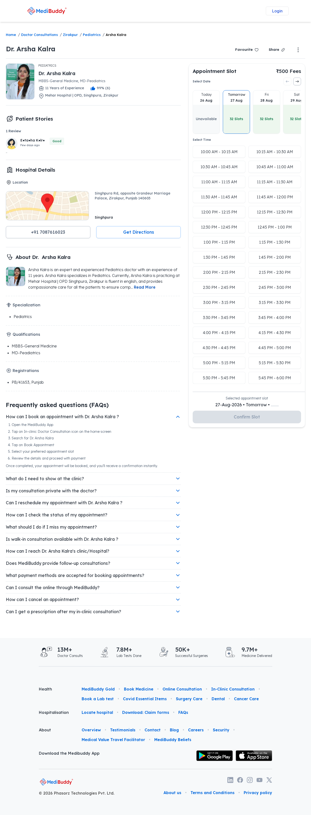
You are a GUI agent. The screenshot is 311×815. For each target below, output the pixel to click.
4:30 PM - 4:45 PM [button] (219, 347)
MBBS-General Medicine (34, 346)
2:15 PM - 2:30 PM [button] (275, 272)
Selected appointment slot (247, 398)
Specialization (26, 304)
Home (11, 35)
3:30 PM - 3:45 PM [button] (219, 317)
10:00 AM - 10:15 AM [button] (219, 151)
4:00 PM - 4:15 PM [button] (219, 332)
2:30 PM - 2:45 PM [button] (219, 287)
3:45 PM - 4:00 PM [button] (274, 317)
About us (172, 792)
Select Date (201, 81)
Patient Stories (34, 118)
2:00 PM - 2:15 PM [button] (219, 272)
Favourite (244, 49)
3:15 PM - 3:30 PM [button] (275, 302)
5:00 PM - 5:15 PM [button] (219, 362)
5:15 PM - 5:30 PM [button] (275, 362)
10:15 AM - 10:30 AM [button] (274, 151)
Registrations (26, 370)
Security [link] (221, 729)
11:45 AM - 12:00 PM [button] (275, 197)
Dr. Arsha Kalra (30, 49)
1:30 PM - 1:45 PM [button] (219, 257)
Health (45, 689)
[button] (48, 232)
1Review (13, 131)
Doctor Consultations (39, 35)
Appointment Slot (214, 71)
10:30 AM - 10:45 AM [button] (219, 166)
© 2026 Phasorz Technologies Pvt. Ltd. (76, 793)
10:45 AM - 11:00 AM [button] (274, 166)
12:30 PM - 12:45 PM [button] (219, 227)
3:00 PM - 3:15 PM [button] (219, 302)
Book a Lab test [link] (98, 698)
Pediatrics (92, 35)
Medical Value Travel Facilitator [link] (113, 739)
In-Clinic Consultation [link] (233, 689)
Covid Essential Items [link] (145, 698)
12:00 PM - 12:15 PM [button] (219, 212)
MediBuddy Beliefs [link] (172, 739)
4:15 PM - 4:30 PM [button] (275, 332)
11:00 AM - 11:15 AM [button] (219, 181)
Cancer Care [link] (246, 698)
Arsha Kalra (116, 35)
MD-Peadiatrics (26, 352)
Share (274, 49)
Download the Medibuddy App (69, 753)
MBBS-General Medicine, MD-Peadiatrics (71, 81)
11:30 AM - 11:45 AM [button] (219, 197)
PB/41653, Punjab (28, 382)
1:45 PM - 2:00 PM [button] (275, 257)
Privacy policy (258, 792)
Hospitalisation (54, 712)
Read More (145, 287)
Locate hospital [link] (97, 712)
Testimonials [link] (122, 729)
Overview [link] (91, 729)
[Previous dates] (287, 81)
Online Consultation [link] (182, 689)
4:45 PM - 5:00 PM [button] (274, 347)
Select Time (202, 140)
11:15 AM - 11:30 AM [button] (275, 181)
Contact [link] (153, 729)
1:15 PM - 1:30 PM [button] (274, 242)
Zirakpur (70, 35)
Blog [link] (174, 729)
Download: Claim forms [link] (145, 712)
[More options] (298, 49)
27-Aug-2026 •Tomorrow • (247, 404)
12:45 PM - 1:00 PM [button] (275, 227)
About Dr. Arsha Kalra (43, 257)
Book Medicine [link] (138, 689)
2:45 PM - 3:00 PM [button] (275, 287)
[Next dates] (297, 81)
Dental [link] (218, 698)
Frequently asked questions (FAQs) (57, 404)
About (45, 729)
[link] (46, 11)
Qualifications (26, 334)
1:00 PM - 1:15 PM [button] (219, 242)
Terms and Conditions (212, 792)
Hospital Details (35, 170)
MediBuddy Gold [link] (98, 689)
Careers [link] (196, 729)
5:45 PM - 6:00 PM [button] (275, 377)
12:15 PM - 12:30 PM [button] (275, 212)
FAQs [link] (183, 712)
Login (277, 11)
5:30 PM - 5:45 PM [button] (219, 377)
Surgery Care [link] (189, 698)
